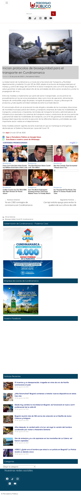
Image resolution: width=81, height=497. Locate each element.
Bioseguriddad (10, 219)
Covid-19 (19, 219)
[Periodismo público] (6, 3)
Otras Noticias (10, 217)
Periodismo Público (33, 76)
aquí (7, 133)
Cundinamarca (28, 219)
